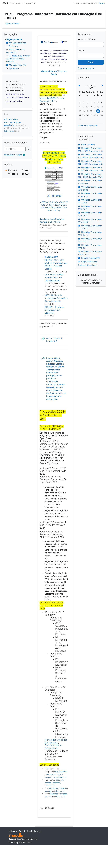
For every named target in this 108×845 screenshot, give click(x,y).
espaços (63, 788)
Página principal (12, 23)
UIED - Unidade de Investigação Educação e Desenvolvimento (56, 298)
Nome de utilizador (86, 39)
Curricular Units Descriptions (53, 746)
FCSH (47, 769)
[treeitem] (17, 54)
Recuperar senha (86, 68)
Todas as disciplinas (87, 265)
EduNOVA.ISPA (51, 257)
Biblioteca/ (12, 131)
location (48, 791)
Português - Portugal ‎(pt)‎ (21, 3)
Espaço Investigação (90, 258)
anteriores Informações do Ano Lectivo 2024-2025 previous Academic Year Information (54, 206)
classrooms (60, 791)
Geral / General (88, 144)
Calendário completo (87, 125)
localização (53, 788)
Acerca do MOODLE (49, 98)
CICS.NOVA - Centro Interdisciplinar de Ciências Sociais (54, 277)
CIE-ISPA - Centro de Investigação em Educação (54, 310)
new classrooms (59, 777)
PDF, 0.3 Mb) (54, 222)
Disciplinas (14, 68)
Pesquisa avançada (13, 155)
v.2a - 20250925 (54, 196)
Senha (81, 50)
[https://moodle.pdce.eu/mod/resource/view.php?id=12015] (54, 193)
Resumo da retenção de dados (23, 839)
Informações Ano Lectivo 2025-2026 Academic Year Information (54, 157)
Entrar (101, 3)
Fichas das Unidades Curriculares (56, 741)
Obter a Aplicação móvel (20, 842)
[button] (24, 155)
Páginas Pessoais (89, 261)
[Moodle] (16, 835)
